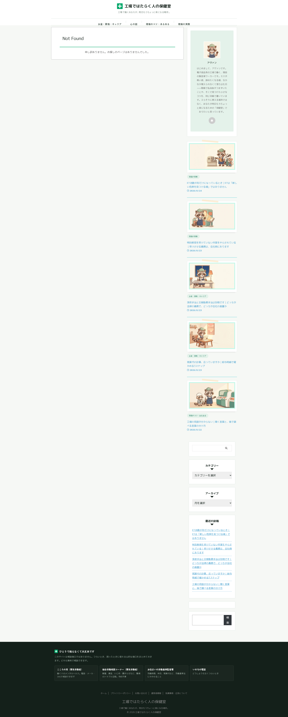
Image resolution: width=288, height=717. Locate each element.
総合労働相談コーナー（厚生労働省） (120, 669)
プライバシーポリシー (121, 693)
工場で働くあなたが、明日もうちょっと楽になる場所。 (144, 708)
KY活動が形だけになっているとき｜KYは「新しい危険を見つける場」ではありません (211, 534)
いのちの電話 (199, 669)
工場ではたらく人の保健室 (147, 6)
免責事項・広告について (176, 693)
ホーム (104, 693)
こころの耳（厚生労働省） (70, 669)
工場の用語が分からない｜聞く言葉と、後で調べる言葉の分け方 (211, 586)
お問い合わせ (141, 693)
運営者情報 (156, 693)
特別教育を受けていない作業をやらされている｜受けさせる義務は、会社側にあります (212, 548)
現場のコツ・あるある (158, 24)
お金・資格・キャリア (110, 24)
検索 (227, 620)
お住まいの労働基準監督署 (161, 669)
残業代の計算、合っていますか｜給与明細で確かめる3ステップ (212, 575)
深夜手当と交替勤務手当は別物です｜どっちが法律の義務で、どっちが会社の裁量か (212, 563)
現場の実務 (184, 24)
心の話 (133, 24)
